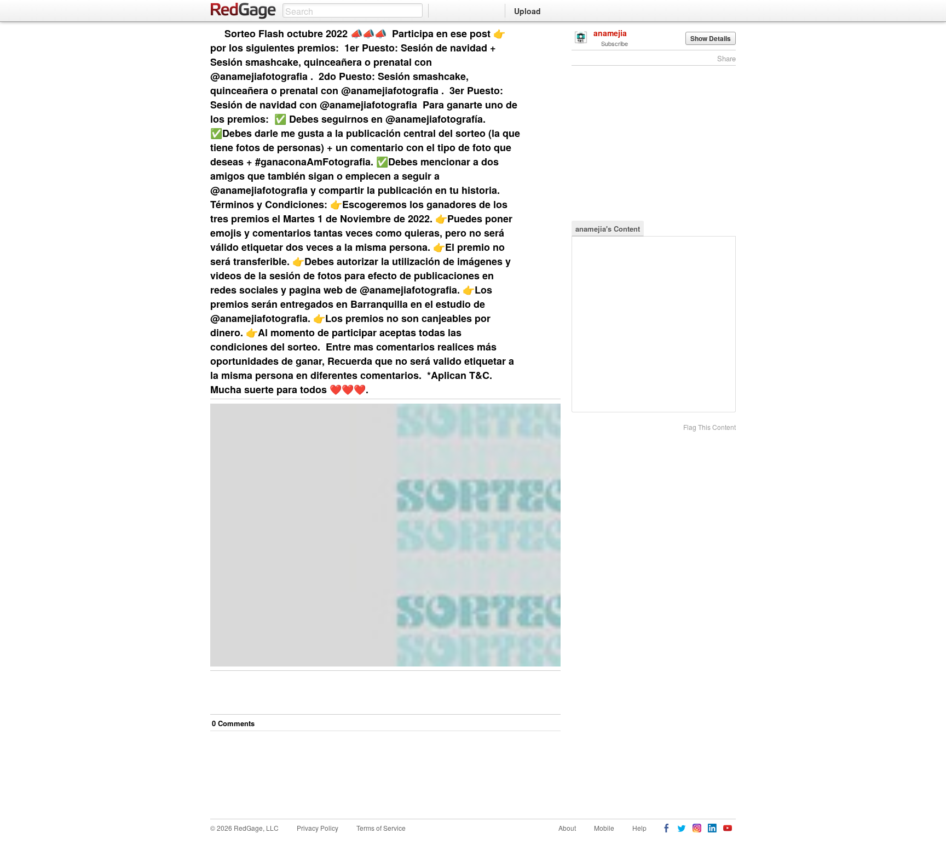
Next (536, 34)
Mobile (604, 827)
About (567, 827)
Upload (527, 10)
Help (639, 827)
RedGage (243, 11)
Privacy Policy (317, 827)
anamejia (610, 33)
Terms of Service (381, 827)
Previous (552, 34)
